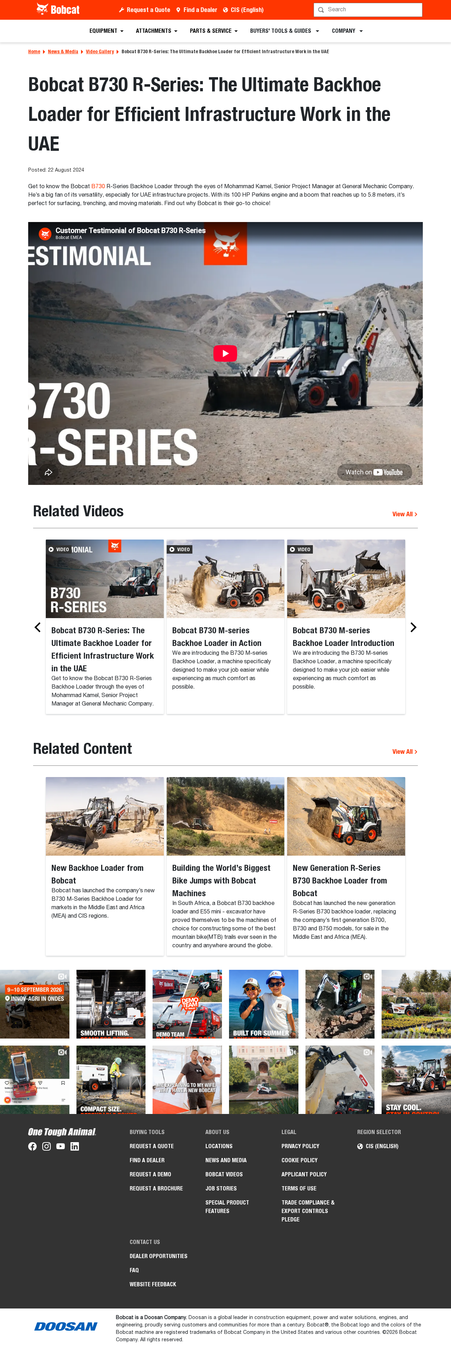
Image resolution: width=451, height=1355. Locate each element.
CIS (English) (247, 9)
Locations (219, 1146)
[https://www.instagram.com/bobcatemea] (46, 1147)
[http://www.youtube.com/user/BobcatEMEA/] (60, 1147)
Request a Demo (150, 1174)
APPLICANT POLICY (304, 1174)
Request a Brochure (156, 1188)
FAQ (134, 1270)
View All (403, 514)
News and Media (226, 1160)
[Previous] (39, 627)
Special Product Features (227, 1206)
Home (34, 51)
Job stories (221, 1188)
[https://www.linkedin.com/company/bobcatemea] (74, 1147)
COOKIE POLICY (299, 1160)
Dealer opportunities (158, 1256)
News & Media (63, 51)
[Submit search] (416, 10)
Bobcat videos (224, 1174)
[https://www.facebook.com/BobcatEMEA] (32, 1147)
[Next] (411, 627)
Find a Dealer (200, 9)
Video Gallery (100, 51)
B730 (98, 187)
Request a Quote (148, 9)
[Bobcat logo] (58, 10)
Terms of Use (299, 1188)
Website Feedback (153, 1284)
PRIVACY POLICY (300, 1146)
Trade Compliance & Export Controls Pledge (308, 1211)
